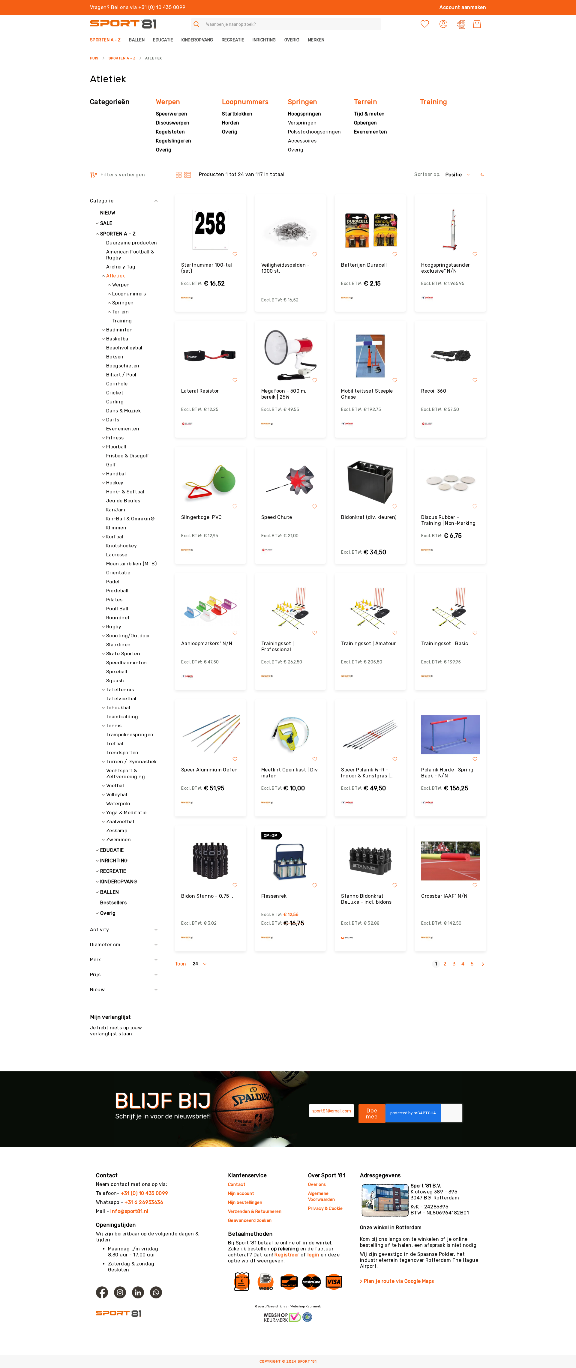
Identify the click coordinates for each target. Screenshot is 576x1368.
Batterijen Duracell (364, 265)
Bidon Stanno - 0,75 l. (207, 896)
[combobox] (286, 24)
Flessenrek (274, 896)
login (313, 1255)
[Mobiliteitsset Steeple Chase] (370, 356)
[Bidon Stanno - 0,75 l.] (210, 861)
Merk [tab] (95, 959)
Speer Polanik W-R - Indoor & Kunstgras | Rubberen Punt (365, 773)
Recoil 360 (433, 391)
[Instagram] (120, 1292)
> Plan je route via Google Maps (397, 1281)
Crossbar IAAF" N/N (444, 896)
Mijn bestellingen (245, 1202)
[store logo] (123, 24)
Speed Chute (276, 517)
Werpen (168, 102)
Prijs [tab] (95, 974)
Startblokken (237, 114)
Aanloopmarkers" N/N (206, 643)
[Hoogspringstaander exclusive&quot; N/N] (450, 230)
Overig (164, 150)
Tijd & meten (369, 114)
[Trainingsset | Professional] (290, 608)
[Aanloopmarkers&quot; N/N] (210, 608)
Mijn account (241, 1193)
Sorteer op (426, 174)
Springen (302, 102)
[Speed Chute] (290, 482)
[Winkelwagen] (477, 24)
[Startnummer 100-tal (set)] (210, 230)
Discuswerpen (173, 123)
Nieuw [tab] (97, 989)
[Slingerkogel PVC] (210, 482)
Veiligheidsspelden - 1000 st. (285, 268)
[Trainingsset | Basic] (450, 608)
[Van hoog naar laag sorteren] (482, 174)
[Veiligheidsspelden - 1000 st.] (290, 230)
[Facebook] (102, 1292)
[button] (444, 24)
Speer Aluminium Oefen (209, 770)
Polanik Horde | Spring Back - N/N (447, 773)
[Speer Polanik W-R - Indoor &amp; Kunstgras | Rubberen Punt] (370, 734)
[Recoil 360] (450, 356)
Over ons (317, 1184)
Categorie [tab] (101, 201)
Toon (180, 964)
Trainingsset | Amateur (368, 643)
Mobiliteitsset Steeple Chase (367, 394)
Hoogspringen (304, 114)
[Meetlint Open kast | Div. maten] (290, 734)
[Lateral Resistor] (210, 356)
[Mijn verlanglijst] (425, 24)
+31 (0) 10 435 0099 (144, 1193)
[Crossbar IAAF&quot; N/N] (450, 861)
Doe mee (372, 1113)
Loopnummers (245, 102)
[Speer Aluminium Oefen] (210, 734)
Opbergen (365, 123)
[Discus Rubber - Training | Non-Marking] (450, 482)
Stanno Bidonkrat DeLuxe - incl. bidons (366, 899)
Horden (230, 123)
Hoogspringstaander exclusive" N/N (445, 268)
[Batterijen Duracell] (370, 230)
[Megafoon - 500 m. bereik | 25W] (290, 356)
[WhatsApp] (156, 1292)
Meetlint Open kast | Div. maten (290, 773)
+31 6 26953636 (143, 1202)
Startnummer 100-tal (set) (206, 268)
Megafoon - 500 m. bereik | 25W (284, 394)
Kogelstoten (170, 132)
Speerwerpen (171, 114)
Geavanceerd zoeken (250, 1220)
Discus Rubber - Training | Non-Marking (448, 520)
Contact (236, 1184)
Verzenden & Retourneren (254, 1211)
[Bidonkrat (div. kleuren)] (370, 482)
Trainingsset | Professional (277, 646)
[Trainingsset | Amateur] (370, 608)
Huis (94, 58)
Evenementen (370, 132)
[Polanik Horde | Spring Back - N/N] (450, 734)
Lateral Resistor (200, 391)
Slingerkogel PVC (201, 517)
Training (433, 102)
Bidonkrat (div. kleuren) (369, 517)
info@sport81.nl (129, 1211)
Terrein (365, 102)
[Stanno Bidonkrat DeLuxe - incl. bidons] (370, 861)
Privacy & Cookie (326, 1208)
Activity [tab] (99, 929)
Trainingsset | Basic (444, 643)
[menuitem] (107, 40)
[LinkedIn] (138, 1292)
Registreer (286, 1255)
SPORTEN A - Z (122, 58)
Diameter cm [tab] (105, 944)
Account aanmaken (463, 7)
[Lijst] (187, 174)
